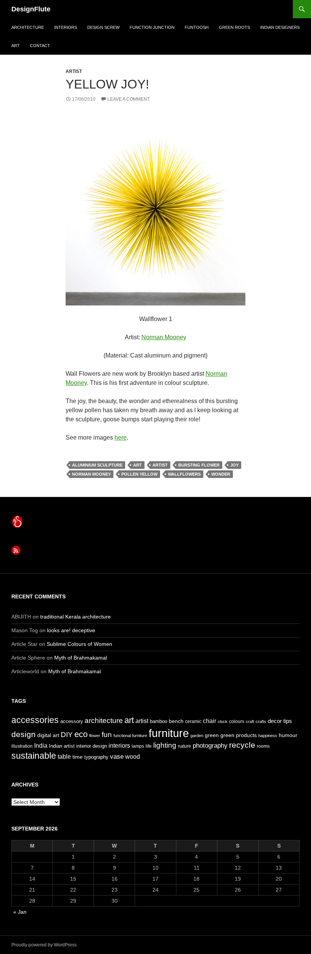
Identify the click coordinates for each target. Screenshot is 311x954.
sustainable (33, 756)
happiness (267, 735)
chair (209, 721)
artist (74, 71)
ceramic (193, 721)
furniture (169, 733)
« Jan (20, 912)
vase (117, 756)
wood (132, 756)
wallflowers (184, 474)
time (77, 757)
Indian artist (62, 746)
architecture (27, 27)
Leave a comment (128, 99)
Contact (40, 45)
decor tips (280, 721)
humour (288, 735)
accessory (71, 721)
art (15, 45)
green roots (234, 27)
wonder (220, 474)
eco (81, 734)
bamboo (158, 721)
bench (176, 721)
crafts (261, 721)
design (23, 734)
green (212, 735)
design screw (103, 27)
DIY (67, 734)
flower (94, 735)
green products (238, 735)
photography (210, 745)
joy (234, 465)
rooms (263, 746)
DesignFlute (30, 9)
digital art (48, 735)
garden (196, 735)
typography (96, 757)
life (149, 746)
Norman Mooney (163, 337)
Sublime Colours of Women (79, 644)
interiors (65, 27)
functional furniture (130, 735)
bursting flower (199, 465)
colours (236, 721)
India (40, 745)
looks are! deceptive (71, 630)
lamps (138, 746)
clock (223, 721)
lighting (164, 745)
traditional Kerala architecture (75, 617)
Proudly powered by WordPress (44, 945)
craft (250, 721)
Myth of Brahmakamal (80, 658)
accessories (35, 720)
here (121, 437)
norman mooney (91, 474)
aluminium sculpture (97, 465)
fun (107, 735)
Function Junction (152, 27)
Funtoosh (197, 27)
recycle (242, 744)
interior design (91, 746)
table (64, 756)
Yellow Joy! (107, 84)
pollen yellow (139, 474)
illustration (22, 746)
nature (184, 746)
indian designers (280, 27)
